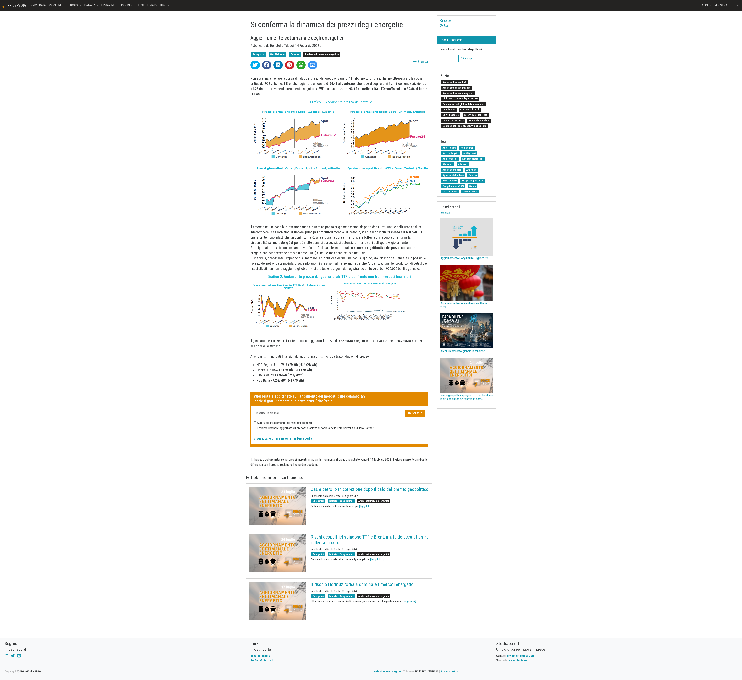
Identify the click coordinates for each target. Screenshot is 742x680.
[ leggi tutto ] (366, 506)
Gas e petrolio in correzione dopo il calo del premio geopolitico (369, 489)
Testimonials (147, 5)
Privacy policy (449, 671)
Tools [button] (74, 5)
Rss (445, 25)
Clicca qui (466, 58)
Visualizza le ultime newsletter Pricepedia (283, 438)
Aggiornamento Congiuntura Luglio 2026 (464, 258)
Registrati (721, 5)
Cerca (447, 21)
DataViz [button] (90, 5)
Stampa (422, 61)
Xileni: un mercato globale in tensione (462, 351)
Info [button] (163, 5)
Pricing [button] (126, 5)
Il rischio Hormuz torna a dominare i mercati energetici (362, 584)
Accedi (706, 5)
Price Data (38, 5)
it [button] (734, 5)
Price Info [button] (56, 5)
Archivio (445, 213)
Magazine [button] (108, 5)
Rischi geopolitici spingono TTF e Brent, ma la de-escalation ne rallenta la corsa (466, 397)
